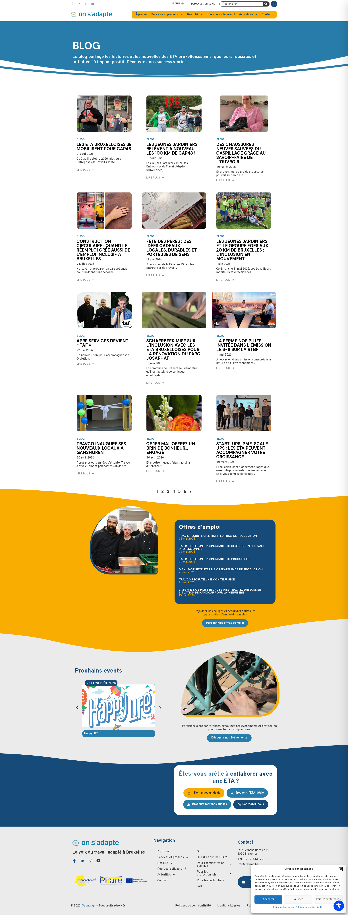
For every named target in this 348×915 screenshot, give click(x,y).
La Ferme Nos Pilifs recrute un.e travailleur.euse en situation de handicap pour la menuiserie (220, 591)
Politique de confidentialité (309, 907)
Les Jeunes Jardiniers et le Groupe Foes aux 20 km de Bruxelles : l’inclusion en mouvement (242, 250)
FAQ (199, 886)
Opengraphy (90, 906)
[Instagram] (85, 4)
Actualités (246, 14)
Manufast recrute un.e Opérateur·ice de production (221, 569)
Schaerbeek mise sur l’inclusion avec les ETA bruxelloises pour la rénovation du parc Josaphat (173, 349)
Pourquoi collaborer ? (221, 14)
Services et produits (164, 14)
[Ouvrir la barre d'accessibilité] (338, 905)
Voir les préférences (328, 899)
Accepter (268, 899)
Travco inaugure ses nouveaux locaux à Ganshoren (101, 448)
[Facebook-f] (72, 4)
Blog (81, 139)
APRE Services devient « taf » (102, 343)
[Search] (266, 4)
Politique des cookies (283, 907)
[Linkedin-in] (79, 4)
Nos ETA (192, 14)
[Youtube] (92, 4)
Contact (267, 14)
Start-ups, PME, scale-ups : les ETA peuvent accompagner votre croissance (243, 450)
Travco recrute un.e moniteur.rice (207, 579)
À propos (141, 14)
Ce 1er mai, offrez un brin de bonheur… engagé (170, 448)
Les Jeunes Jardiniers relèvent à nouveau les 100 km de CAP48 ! (171, 149)
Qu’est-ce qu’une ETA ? (212, 857)
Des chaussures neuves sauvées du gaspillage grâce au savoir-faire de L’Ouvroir (241, 153)
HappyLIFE (91, 733)
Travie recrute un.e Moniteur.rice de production (218, 536)
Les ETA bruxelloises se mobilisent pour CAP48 (104, 147)
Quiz (200, 851)
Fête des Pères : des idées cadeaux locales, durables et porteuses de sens (171, 247)
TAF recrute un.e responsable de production (214, 559)
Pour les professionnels (206, 873)
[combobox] (241, 4)
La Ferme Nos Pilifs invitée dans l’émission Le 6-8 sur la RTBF (243, 345)
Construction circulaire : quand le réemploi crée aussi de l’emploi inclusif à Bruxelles (103, 250)
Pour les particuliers (210, 880)
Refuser (298, 899)
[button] (341, 869)
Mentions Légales (228, 906)
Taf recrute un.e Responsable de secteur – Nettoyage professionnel (222, 547)
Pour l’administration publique (210, 864)
